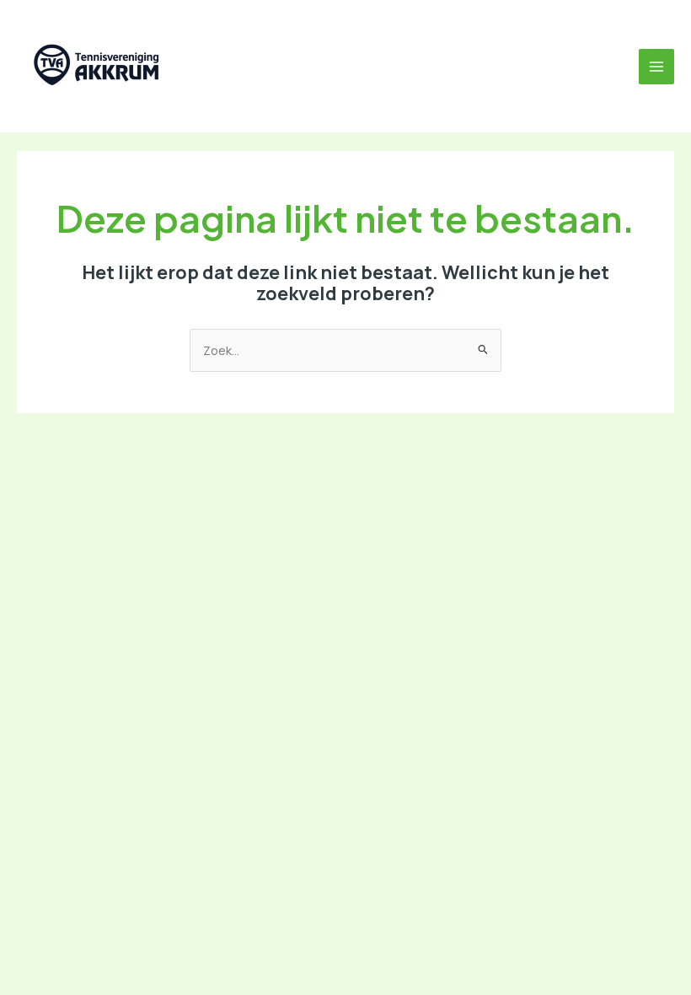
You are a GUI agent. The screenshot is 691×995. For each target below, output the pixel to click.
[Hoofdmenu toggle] (656, 66)
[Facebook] (240, 66)
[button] (203, 67)
